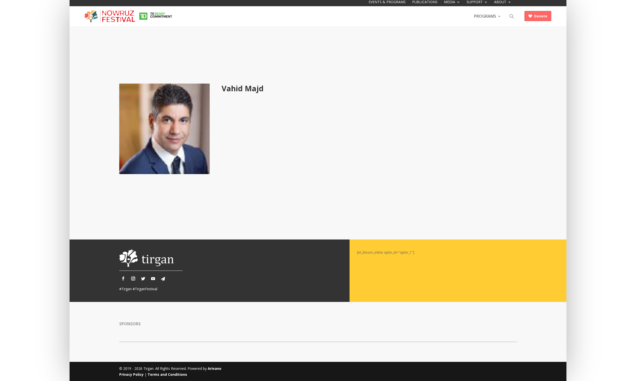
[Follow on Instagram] (133, 279)
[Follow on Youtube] (153, 279)
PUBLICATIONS (424, 2)
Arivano (214, 368)
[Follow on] (163, 279)
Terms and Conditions (167, 374)
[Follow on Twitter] (143, 279)
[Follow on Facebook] (123, 279)
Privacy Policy (131, 374)
